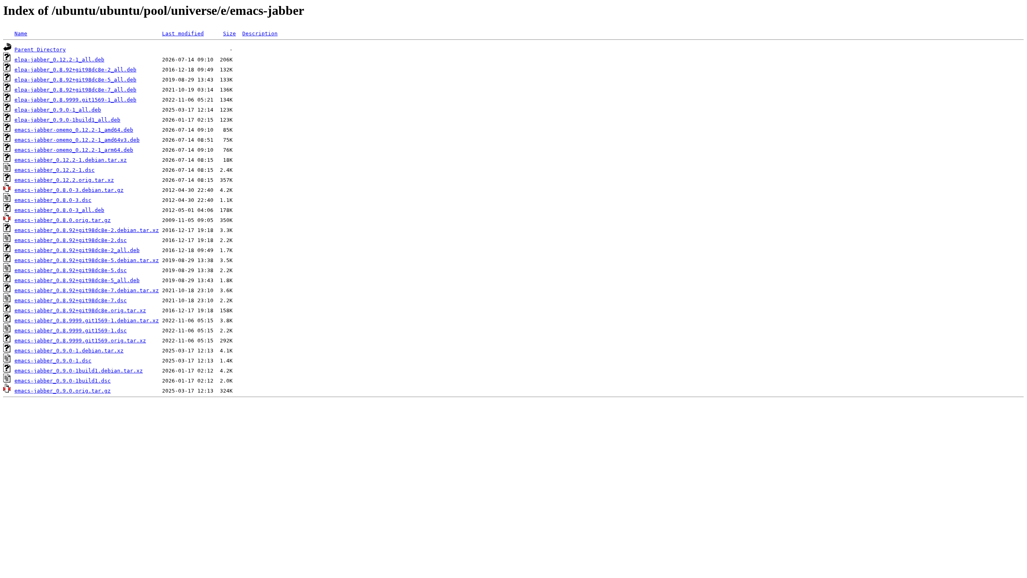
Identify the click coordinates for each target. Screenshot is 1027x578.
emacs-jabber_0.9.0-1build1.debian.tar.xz (78, 371)
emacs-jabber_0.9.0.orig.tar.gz (62, 391)
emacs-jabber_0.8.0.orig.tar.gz (62, 220)
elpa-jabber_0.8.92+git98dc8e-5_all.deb (75, 80)
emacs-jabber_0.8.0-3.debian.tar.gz (69, 190)
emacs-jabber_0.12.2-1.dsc (54, 170)
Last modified (183, 34)
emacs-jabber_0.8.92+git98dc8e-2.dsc (70, 240)
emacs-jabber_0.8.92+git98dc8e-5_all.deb (77, 280)
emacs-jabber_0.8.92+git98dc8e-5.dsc (70, 270)
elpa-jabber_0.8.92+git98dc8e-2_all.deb (75, 70)
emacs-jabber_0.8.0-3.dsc (52, 200)
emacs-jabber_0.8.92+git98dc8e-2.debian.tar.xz (86, 230)
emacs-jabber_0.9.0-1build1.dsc (62, 381)
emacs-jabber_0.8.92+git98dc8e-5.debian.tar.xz (86, 260)
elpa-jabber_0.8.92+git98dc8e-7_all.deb (75, 90)
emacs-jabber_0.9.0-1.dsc (52, 361)
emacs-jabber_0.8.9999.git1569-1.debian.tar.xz (86, 320)
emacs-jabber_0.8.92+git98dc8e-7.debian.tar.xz (86, 290)
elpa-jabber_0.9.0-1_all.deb (57, 110)
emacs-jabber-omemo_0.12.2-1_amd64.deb (73, 130)
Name (20, 34)
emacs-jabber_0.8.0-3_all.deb (59, 210)
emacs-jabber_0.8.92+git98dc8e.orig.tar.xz (80, 310)
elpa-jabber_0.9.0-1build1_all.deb (67, 120)
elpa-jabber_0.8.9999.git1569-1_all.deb (75, 100)
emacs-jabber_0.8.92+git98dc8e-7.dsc (70, 300)
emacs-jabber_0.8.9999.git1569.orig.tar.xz (80, 341)
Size (229, 34)
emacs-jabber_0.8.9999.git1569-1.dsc (70, 331)
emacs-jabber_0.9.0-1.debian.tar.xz (69, 351)
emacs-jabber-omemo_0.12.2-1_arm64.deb (73, 150)
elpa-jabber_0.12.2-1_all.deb (59, 60)
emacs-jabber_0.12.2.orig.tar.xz (64, 180)
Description (260, 34)
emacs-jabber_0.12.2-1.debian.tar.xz (70, 160)
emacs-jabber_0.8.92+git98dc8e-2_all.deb (77, 250)
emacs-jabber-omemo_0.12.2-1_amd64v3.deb (77, 140)
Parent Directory (40, 50)
